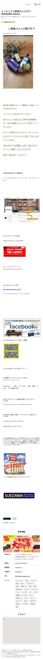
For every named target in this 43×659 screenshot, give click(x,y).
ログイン (28, 4)
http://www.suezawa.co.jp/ (22, 576)
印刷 (14, 519)
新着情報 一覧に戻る (9, 522)
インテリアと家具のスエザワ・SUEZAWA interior (17, 12)
